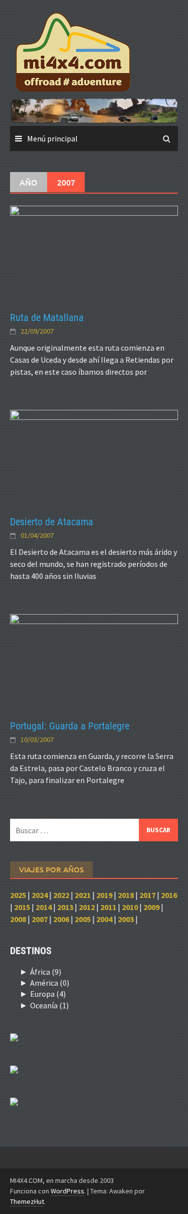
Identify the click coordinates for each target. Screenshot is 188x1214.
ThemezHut (27, 1201)
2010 (130, 907)
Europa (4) (48, 994)
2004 (104, 919)
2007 (40, 919)
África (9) (45, 972)
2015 (22, 907)
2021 (83, 895)
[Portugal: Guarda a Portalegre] (94, 661)
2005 (83, 919)
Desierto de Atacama (51, 522)
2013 (65, 907)
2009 (151, 907)
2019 (104, 895)
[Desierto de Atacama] (94, 456)
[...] (153, 372)
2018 (126, 895)
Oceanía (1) (49, 1005)
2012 (87, 907)
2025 (18, 895)
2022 (61, 895)
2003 (126, 919)
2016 (169, 895)
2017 (147, 895)
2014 (44, 907)
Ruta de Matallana (47, 318)
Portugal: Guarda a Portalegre (69, 726)
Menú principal (52, 138)
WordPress (67, 1190)
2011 (108, 907)
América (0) (49, 983)
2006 (61, 919)
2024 (40, 895)
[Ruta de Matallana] (94, 252)
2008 (18, 919)
